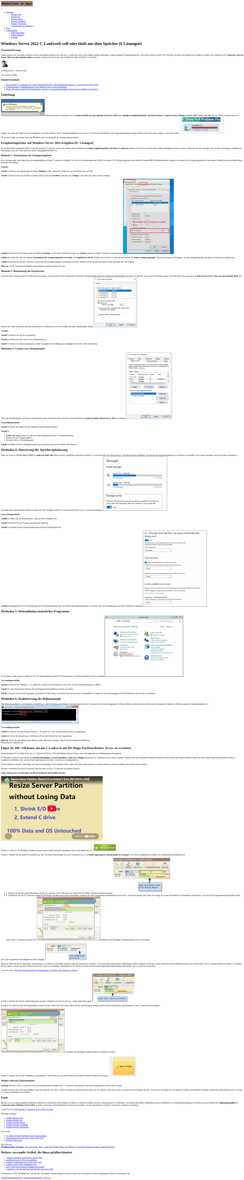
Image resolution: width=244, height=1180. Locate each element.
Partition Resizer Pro (14, 1120)
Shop (8, 28)
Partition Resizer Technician (17, 1127)
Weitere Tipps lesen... (14, 1140)
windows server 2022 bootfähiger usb (21, 1165)
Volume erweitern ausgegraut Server (100, 1147)
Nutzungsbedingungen (33, 1178)
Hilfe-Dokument (17, 33)
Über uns (47, 1178)
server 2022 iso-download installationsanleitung (25, 1167)
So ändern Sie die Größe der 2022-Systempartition (26, 1136)
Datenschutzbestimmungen (12, 1178)
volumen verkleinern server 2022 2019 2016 (24, 1162)
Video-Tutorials (17, 35)
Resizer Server (17, 19)
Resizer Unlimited (18, 21)
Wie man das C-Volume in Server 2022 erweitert (33, 1109)
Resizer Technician (18, 24)
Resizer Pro (15, 17)
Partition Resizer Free (14, 1118)
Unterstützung (11, 30)
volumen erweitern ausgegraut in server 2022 (24, 1158)
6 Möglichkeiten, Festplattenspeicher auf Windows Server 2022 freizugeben (36, 87)
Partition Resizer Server (15, 1123)
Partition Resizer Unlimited (17, 1125)
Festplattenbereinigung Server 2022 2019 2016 (25, 1138)
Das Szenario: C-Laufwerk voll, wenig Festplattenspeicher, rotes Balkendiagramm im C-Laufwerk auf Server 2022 (52, 85)
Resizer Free (16, 14)
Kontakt (14, 37)
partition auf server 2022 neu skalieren (21, 1160)
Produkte (9, 12)
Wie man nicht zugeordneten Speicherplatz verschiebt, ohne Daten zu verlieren (45, 970)
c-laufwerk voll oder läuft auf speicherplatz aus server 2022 (30, 1169)
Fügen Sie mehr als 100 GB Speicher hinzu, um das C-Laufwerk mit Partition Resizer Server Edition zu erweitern (51, 89)
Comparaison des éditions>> (22, 26)
